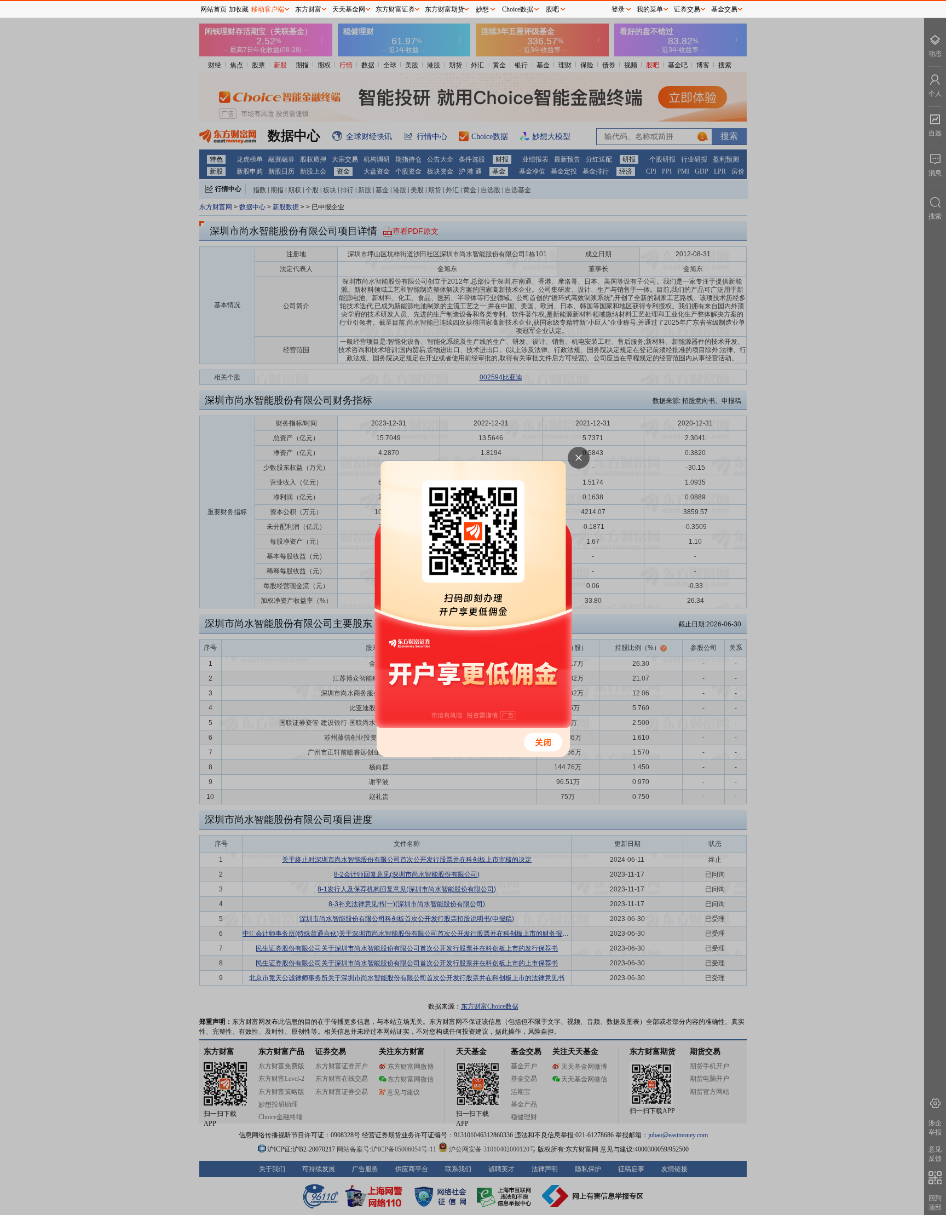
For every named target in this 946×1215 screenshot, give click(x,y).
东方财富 (308, 9)
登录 (618, 9)
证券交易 (687, 9)
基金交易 (724, 9)
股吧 (552, 9)
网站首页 (213, 9)
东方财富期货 (444, 9)
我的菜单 (650, 9)
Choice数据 (517, 9)
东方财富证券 (395, 9)
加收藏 (239, 9)
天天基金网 (348, 9)
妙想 (482, 9)
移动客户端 (267, 9)
